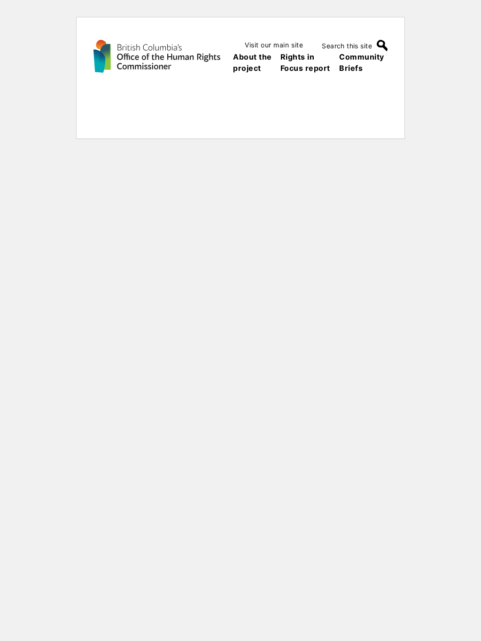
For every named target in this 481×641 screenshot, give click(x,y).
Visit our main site (274, 45)
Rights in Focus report (305, 62)
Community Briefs (361, 62)
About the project (252, 62)
